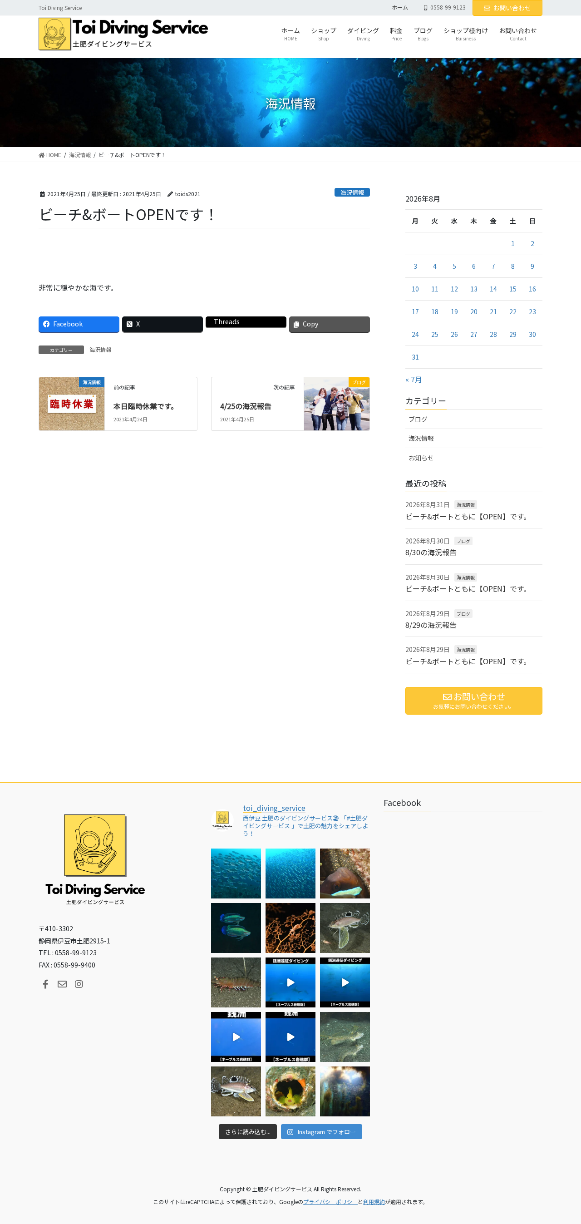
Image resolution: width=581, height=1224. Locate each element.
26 (454, 334)
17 (415, 311)
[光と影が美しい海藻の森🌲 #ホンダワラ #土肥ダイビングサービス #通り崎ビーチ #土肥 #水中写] (345, 1091)
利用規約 (374, 1201)
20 (474, 311)
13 (474, 288)
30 (532, 334)
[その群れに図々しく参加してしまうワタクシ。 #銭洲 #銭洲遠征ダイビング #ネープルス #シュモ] (290, 982)
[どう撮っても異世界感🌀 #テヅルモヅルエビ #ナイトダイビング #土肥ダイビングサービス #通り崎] (290, 928)
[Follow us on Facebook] (45, 984)
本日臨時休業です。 (145, 405)
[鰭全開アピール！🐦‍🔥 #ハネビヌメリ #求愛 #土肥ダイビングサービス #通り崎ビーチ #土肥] (345, 1037)
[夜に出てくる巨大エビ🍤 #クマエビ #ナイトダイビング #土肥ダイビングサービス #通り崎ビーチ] (236, 982)
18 (434, 311)
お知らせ (421, 457)
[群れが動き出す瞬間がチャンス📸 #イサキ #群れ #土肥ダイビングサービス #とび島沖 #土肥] (290, 873)
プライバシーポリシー (330, 1201)
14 (493, 288)
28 (493, 334)
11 (434, 288)
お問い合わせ (512, 7)
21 (493, 311)
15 (513, 288)
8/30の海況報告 (431, 552)
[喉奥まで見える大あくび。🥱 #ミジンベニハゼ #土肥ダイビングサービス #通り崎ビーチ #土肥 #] (290, 1091)
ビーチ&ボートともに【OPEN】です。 (468, 516)
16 (532, 288)
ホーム (400, 7)
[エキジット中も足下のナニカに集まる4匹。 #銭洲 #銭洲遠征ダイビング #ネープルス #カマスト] (236, 1037)
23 (532, 311)
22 (513, 311)
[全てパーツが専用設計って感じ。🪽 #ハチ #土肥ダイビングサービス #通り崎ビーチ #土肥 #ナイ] (236, 1091)
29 (513, 334)
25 (434, 334)
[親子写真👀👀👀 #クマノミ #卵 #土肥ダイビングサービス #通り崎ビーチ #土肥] (345, 873)
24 (415, 334)
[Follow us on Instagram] (79, 984)
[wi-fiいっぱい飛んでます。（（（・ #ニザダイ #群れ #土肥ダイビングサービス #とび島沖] (236, 873)
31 (415, 356)
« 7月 (413, 379)
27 (474, 334)
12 (454, 288)
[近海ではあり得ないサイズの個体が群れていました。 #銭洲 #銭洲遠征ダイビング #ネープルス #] (345, 982)
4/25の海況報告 (245, 405)
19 (454, 311)
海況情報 (352, 192)
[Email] (62, 984)
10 (415, 288)
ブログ (418, 419)
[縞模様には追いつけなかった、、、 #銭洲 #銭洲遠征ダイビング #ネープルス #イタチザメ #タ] (290, 1037)
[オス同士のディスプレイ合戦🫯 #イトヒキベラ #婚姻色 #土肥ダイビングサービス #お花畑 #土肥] (236, 928)
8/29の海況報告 (431, 624)
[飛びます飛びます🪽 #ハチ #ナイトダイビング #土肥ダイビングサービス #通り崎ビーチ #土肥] (345, 928)
